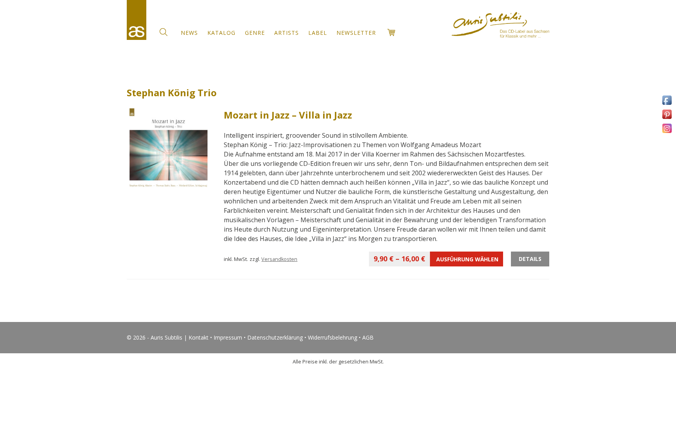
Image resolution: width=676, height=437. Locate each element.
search (163, 32)
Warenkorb (391, 32)
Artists (286, 32)
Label (317, 32)
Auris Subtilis (136, 20)
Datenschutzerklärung (275, 337)
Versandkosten (279, 259)
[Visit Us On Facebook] (666, 104)
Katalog (221, 32)
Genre (255, 32)
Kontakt (199, 337)
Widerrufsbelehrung (332, 337)
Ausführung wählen (436, 258)
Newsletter (356, 32)
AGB (368, 337)
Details (530, 259)
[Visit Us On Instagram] (666, 132)
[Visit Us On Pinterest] (666, 118)
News (189, 32)
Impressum (228, 337)
